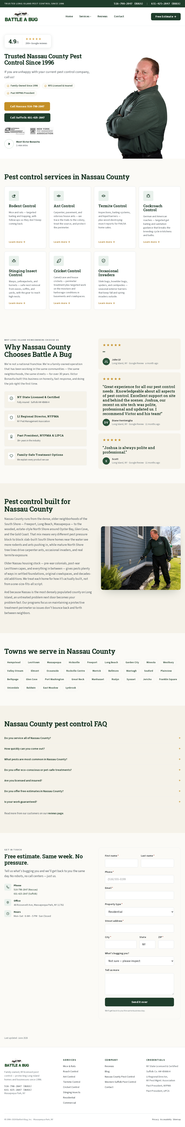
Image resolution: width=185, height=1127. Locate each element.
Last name (147, 856)
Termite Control (71, 1082)
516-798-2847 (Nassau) (26, 889)
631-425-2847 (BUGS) (166, 3)
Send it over (139, 1002)
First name (112, 856)
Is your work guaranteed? (20, 802)
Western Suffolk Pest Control (120, 1082)
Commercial (69, 1103)
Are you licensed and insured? (23, 781)
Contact (119, 16)
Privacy (155, 1119)
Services (85, 16)
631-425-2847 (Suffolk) (25, 894)
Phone (109, 872)
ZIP (161, 937)
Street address (114, 921)
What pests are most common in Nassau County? (35, 759)
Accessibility (166, 1119)
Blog (107, 1071)
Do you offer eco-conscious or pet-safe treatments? (38, 770)
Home (69, 16)
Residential (69, 1097)
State (142, 937)
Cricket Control (71, 1087)
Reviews (102, 16)
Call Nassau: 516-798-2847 (27, 106)
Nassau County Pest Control (120, 1077)
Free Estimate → (165, 17)
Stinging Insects (71, 1092)
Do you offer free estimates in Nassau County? (34, 791)
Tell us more (112, 970)
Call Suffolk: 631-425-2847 (27, 118)
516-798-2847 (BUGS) (128, 3)
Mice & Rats (69, 1066)
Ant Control (69, 1077)
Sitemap (177, 1119)
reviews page (55, 813)
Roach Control (70, 1071)
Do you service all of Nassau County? (27, 738)
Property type (113, 904)
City (108, 937)
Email (109, 888)
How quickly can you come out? (24, 749)
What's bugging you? (117, 953)
